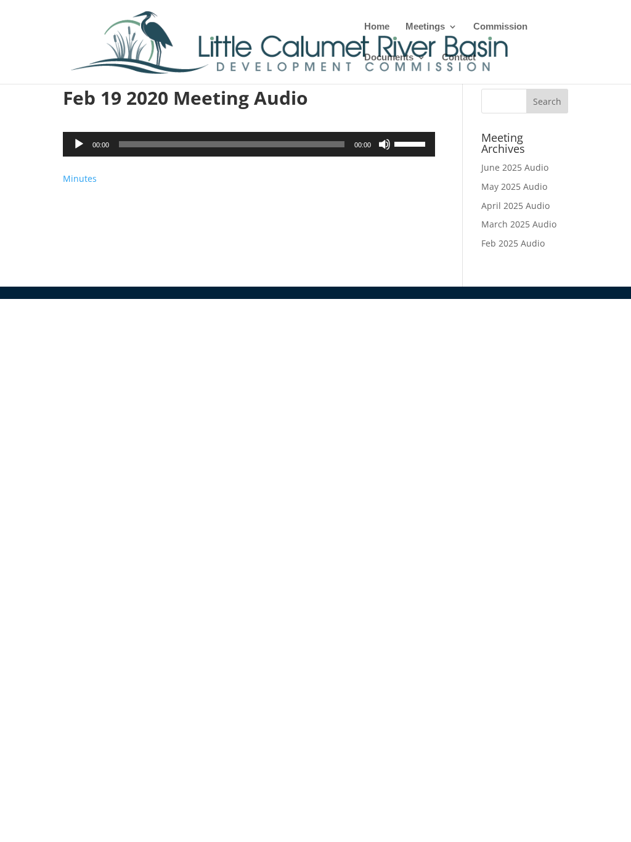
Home (376, 26)
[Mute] (384, 144)
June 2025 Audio (514, 167)
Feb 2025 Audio (513, 243)
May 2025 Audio (514, 186)
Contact (459, 57)
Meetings (425, 26)
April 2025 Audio (515, 205)
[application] (248, 144)
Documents (388, 57)
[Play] (79, 144)
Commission (500, 26)
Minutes (80, 178)
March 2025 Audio (518, 224)
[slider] (411, 143)
